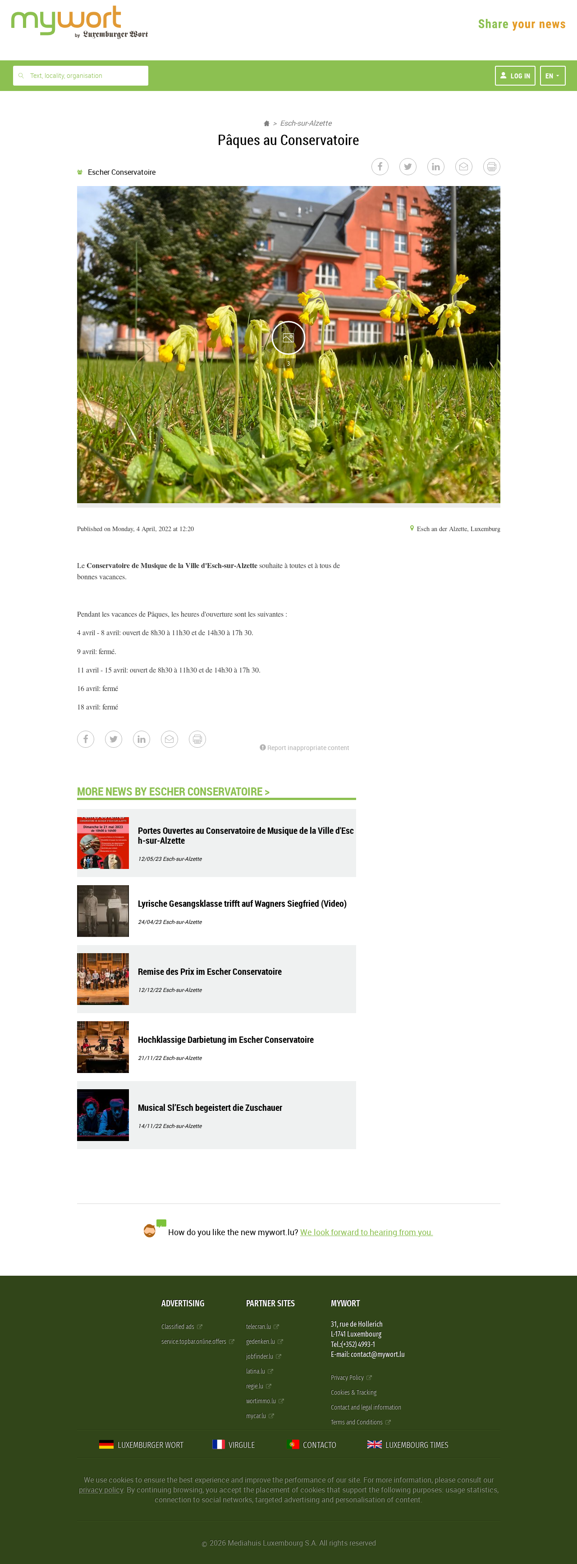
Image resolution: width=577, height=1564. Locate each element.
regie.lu (255, 1386)
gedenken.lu (261, 1342)
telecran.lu (259, 1327)
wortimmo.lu (261, 1401)
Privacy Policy (348, 1378)
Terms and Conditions (357, 1422)
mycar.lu (256, 1416)
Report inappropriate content (307, 747)
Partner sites (270, 1303)
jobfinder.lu (260, 1356)
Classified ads (178, 1327)
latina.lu (256, 1371)
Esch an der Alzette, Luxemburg (457, 528)
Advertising (182, 1303)
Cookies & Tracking (353, 1392)
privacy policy (101, 1490)
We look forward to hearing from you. (366, 1232)
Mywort (345, 1303)
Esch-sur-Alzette (305, 123)
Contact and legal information (366, 1407)
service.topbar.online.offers (194, 1342)
